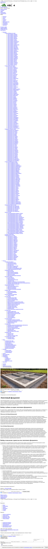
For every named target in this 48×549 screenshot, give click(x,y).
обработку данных (12, 536)
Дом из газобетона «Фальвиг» (13, 175)
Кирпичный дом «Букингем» (13, 205)
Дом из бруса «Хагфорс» (12, 93)
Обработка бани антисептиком (13, 303)
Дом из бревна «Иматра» (12, 38)
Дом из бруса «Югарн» (12, 101)
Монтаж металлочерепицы (12, 273)
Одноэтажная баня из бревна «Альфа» (15, 223)
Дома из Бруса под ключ (10, 65)
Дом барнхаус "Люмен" (12, 236)
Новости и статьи (8, 360)
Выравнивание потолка (12, 321)
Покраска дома (8, 332)
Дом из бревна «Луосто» (12, 63)
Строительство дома (9, 340)
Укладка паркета (10, 316)
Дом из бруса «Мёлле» (12, 77)
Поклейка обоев (10, 329)
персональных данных (28, 547)
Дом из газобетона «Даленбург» (13, 184)
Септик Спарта (8, 350)
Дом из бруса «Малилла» (12, 81)
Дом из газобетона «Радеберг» (13, 172)
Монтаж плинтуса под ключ (13, 331)
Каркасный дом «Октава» (12, 136)
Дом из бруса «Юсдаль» (12, 99)
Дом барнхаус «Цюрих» (12, 255)
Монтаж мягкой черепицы (12, 272)
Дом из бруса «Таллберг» (12, 100)
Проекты (4, 16)
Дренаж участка (10, 295)
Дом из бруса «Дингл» (11, 110)
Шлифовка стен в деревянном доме (14, 326)
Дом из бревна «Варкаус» (12, 36)
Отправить (3, 392)
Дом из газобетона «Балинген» (13, 181)
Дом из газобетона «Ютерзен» (13, 193)
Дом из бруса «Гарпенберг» (13, 117)
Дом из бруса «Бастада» (12, 75)
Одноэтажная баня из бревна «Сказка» (15, 213)
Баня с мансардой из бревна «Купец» (14, 229)
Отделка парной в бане (12, 298)
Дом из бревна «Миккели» (12, 47)
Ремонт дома (7, 290)
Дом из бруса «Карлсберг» (12, 109)
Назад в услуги (3, 494)
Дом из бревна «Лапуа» (12, 64)
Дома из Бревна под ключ (10, 33)
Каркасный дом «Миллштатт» (13, 159)
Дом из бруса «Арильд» (12, 116)
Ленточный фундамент (12, 263)
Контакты (5, 24)
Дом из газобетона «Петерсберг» (14, 201)
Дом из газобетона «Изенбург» (13, 168)
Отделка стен (7, 323)
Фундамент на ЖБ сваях (12, 267)
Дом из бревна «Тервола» (12, 42)
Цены (4, 18)
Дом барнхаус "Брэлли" (12, 247)
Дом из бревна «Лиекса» (12, 34)
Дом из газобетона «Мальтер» (13, 170)
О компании (5, 23)
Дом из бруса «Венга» (11, 66)
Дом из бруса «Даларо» (12, 121)
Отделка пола (8, 310)
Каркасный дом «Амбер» (12, 137)
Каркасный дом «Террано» (12, 151)
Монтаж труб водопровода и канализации (15, 302)
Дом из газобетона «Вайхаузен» (13, 179)
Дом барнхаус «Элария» (12, 238)
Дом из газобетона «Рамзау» (13, 174)
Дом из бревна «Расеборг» (12, 54)
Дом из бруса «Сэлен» (11, 85)
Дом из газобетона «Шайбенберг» (14, 203)
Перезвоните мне (4, 537)
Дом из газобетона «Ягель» (12, 197)
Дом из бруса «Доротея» (12, 71)
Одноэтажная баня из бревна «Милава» (15, 225)
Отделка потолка (8, 318)
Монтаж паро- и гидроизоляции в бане (15, 301)
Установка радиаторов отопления (14, 289)
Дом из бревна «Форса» (12, 37)
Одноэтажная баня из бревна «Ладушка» (15, 228)
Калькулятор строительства (3, 13)
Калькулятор (5, 506)
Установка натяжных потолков (13, 319)
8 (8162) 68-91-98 (3, 7)
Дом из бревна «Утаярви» (12, 57)
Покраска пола (10, 333)
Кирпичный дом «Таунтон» (13, 209)
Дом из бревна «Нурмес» (12, 35)
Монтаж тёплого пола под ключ (13, 313)
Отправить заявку (26, 491)
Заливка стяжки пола (11, 311)
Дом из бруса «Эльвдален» (12, 86)
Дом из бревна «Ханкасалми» (13, 44)
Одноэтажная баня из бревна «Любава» (15, 227)
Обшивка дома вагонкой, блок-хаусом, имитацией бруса (18, 282)
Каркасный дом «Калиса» (12, 153)
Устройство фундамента (10, 341)
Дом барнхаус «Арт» (11, 253)
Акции (4, 20)
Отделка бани (8, 296)
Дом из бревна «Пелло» (12, 61)
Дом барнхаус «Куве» (11, 258)
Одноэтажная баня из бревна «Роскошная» (16, 224)
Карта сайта (16, 529)
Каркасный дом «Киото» (12, 131)
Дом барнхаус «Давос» (12, 259)
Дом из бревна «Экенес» (12, 40)
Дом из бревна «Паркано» (12, 56)
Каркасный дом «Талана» (12, 155)
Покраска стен (10, 334)
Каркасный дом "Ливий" (12, 147)
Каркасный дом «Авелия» (12, 154)
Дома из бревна (6, 518)
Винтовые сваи (10, 264)
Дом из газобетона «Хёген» (12, 192)
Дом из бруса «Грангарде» (12, 119)
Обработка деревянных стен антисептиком (16, 281)
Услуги (4, 17)
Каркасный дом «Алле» (12, 145)
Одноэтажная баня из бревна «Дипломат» (15, 231)
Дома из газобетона (7, 514)
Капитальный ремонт (11, 291)
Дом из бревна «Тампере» (12, 62)
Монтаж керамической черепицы (14, 275)
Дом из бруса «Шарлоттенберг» (13, 88)
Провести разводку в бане (12, 304)
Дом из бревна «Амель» (12, 50)
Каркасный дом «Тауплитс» (13, 158)
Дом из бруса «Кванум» (12, 72)
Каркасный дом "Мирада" (12, 157)
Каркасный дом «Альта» (12, 133)
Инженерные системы (9, 284)
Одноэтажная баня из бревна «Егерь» (14, 230)
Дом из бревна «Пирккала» (12, 51)
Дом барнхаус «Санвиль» (12, 243)
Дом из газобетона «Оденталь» (13, 195)
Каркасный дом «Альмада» (12, 152)
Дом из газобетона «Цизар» (12, 198)
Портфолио (5, 22)
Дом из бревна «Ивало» (12, 52)
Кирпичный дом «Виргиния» (13, 206)
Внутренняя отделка (7, 526)
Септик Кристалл (8, 351)
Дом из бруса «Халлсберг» (12, 115)
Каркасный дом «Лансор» (12, 146)
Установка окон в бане (11, 306)
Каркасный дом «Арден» (12, 149)
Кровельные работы (9, 270)
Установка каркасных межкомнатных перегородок (17, 324)
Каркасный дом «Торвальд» (13, 130)
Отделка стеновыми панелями (13, 328)
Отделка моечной (11, 300)
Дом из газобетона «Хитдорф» (13, 180)
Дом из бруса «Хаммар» (12, 104)
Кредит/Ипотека (6, 21)
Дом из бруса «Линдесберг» (13, 123)
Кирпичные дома (6, 517)
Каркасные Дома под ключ (10, 129)
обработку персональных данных (15, 391)
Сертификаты (8, 358)
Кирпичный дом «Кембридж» (13, 211)
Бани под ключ (8, 212)
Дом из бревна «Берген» (12, 59)
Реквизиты (7, 359)
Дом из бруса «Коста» (11, 73)
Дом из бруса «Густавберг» (12, 120)
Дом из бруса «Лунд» (11, 79)
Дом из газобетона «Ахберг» (13, 188)
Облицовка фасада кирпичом (13, 283)
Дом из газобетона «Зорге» (12, 200)
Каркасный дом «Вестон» (12, 143)
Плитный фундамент (11, 262)
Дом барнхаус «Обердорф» (12, 256)
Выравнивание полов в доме (13, 312)
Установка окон (10, 337)
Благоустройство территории (11, 294)
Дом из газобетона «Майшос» (13, 171)
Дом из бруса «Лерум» (12, 103)
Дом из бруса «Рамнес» (12, 112)
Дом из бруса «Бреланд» (12, 107)
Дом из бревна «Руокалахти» (13, 41)
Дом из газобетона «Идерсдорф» (13, 166)
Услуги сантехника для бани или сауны (15, 309)
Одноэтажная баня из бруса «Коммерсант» (16, 219)
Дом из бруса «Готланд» (12, 124)
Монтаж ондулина (11, 274)
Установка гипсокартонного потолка (14, 320)
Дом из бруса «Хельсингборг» (13, 127)
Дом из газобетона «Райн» (12, 162)
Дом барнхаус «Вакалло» (12, 251)
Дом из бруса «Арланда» (12, 106)
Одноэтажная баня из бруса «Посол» (14, 216)
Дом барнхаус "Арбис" (12, 242)
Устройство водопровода (10, 347)
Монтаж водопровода (11, 287)
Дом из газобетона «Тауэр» (12, 196)
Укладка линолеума (11, 314)
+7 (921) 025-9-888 (7, 488)
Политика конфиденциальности (6, 529)
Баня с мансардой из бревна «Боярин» (15, 232)
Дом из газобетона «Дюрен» (13, 190)
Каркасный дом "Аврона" (12, 156)
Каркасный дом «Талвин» (12, 140)
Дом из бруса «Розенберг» (12, 126)
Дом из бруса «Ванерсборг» (13, 83)
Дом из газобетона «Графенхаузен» (14, 165)
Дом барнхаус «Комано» (12, 257)
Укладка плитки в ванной (12, 327)
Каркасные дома (6, 516)
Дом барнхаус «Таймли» (12, 244)
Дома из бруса (5, 515)
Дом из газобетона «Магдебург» (13, 169)
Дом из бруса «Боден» (11, 102)
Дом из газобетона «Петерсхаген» (14, 202)
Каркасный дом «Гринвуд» (12, 139)
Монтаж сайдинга (11, 278)
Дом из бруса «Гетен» (11, 96)
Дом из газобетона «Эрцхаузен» (13, 178)
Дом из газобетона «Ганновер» (13, 164)
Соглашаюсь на (12, 391)
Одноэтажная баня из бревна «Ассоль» (15, 233)
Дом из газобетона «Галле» (12, 163)
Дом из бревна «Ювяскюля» (13, 48)
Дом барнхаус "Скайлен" (12, 245)
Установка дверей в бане (12, 307)
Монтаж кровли (10, 271)
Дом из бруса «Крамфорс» (12, 111)
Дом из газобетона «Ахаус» (12, 186)
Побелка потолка (10, 322)
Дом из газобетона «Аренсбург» (13, 185)
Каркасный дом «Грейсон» (12, 150)
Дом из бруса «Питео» (11, 76)
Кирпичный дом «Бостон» (12, 210)
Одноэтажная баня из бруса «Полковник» (15, 217)
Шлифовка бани (10, 308)
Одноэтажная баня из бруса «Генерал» (15, 220)
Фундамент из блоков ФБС (12, 265)
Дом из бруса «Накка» (11, 97)
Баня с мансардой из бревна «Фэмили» (15, 222)
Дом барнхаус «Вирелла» (12, 239)
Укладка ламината (11, 315)
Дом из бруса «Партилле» (12, 80)
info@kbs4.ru (3, 2)
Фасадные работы (8, 276)
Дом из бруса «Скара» (11, 105)
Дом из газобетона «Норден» (13, 191)
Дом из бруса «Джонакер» (12, 67)
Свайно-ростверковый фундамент (14, 269)
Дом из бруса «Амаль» (12, 114)
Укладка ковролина (11, 317)
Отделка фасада (10, 277)
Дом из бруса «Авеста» (12, 68)
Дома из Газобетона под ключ (11, 161)
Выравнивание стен (11, 330)
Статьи (4, 510)
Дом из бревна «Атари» (12, 43)
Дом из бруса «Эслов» (11, 87)
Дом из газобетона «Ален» (12, 189)
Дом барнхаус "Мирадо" (12, 248)
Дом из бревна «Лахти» (12, 60)
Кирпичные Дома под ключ (10, 204)
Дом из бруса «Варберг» (12, 98)
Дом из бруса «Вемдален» (12, 95)
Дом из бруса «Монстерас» (12, 84)
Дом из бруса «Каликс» (12, 70)
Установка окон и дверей (10, 336)
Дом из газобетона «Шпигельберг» (14, 173)
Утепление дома (10, 280)
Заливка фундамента (9, 261)
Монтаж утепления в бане (12, 299)
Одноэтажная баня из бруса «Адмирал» (15, 221)
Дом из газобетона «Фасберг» (13, 176)
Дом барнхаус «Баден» (12, 254)
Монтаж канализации (11, 288)
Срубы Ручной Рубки (9, 234)
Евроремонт (9, 293)
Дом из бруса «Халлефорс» (12, 118)
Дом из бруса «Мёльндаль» (12, 78)
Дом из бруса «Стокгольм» (12, 82)
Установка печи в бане (12, 297)
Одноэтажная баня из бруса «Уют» (14, 215)
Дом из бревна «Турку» (12, 39)
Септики (4, 19)
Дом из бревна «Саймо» (12, 55)
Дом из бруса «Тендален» (12, 74)
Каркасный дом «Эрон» (12, 144)
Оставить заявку (2, 11)
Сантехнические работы (10, 346)
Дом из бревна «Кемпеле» (12, 58)
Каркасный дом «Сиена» (12, 132)
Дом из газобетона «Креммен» (13, 183)
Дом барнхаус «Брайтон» (12, 237)
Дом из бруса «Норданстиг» (13, 90)
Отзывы (6, 357)
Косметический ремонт (12, 292)
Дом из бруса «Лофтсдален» (13, 94)
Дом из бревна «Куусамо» (12, 46)
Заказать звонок (3, 9)
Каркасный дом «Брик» (12, 134)
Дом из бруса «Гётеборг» (12, 122)
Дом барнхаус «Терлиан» (12, 241)
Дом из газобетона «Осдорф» (13, 182)
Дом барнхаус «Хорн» (11, 249)
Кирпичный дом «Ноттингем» (13, 208)
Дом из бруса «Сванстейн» (12, 113)
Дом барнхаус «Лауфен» (12, 252)
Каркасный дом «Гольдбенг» (13, 160)
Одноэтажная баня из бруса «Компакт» (15, 218)
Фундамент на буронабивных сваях (14, 268)
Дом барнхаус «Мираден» (12, 240)
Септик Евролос (8, 352)
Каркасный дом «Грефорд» (12, 142)
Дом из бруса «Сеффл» (12, 91)
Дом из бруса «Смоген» (12, 92)
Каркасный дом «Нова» (12, 135)
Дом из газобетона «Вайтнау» (13, 199)
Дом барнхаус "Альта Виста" (13, 250)
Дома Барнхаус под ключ (10, 235)
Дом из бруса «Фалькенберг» (13, 125)
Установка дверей (11, 338)
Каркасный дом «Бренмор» (12, 141)
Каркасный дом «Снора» (12, 138)
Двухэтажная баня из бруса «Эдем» (14, 214)
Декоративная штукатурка (12, 279)
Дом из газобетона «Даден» (12, 194)
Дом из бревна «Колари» (12, 45)
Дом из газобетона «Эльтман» (13, 177)
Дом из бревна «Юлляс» (12, 53)
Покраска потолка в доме (12, 335)
